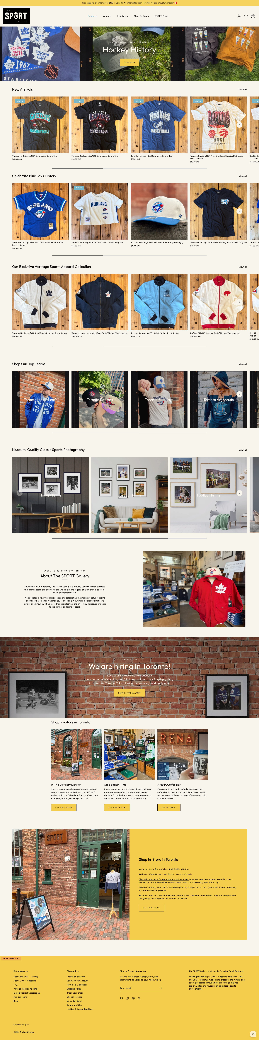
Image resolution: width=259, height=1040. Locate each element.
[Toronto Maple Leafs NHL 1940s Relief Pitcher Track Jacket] (99, 302)
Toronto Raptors (100, 399)
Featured (92, 16)
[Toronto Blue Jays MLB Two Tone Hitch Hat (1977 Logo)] (159, 211)
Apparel (107, 16)
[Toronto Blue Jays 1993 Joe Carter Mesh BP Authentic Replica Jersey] (40, 211)
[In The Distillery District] (76, 754)
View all (243, 89)
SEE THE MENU (169, 807)
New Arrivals (22, 89)
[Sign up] (160, 988)
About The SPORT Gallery (25, 976)
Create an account (76, 976)
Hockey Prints (50, 495)
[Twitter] (139, 998)
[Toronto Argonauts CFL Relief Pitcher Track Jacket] (159, 302)
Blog (15, 1001)
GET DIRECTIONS (63, 807)
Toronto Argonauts (218, 399)
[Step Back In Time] (129, 754)
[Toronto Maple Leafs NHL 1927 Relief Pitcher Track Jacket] (40, 302)
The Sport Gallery (27, 1032)
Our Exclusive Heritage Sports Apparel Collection (51, 266)
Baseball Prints (129, 495)
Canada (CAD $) (20, 1025)
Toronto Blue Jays (159, 399)
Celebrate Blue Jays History (34, 175)
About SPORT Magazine (24, 980)
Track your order (75, 993)
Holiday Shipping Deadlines (80, 1009)
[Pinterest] (133, 998)
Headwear (122, 16)
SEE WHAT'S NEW (117, 807)
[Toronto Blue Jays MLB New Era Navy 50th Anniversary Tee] (218, 211)
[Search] (246, 16)
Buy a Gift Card (74, 1001)
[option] (129, 40)
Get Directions (151, 908)
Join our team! (20, 997)
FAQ (15, 984)
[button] (20, 125)
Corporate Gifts (74, 1005)
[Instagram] (127, 998)
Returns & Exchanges (77, 984)
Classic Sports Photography (26, 993)
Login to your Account (77, 980)
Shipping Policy (74, 989)
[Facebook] (121, 998)
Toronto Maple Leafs (40, 399)
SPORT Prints (161, 16)
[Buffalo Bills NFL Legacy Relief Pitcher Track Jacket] (218, 302)
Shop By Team (141, 16)
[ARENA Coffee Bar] (182, 754)
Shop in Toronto (74, 997)
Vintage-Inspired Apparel (25, 989)
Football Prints (208, 495)
